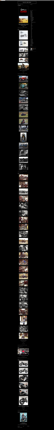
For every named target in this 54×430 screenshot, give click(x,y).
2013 (31, 16)
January (32, 43)
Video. (18, 347)
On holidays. (19, 5)
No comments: (26, 27)
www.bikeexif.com (23, 71)
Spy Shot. (32, 28)
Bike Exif (23, 409)
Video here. (23, 342)
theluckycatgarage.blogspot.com (23, 341)
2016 (31, 14)
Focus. (18, 173)
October (32, 18)
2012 (31, 44)
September (32, 19)
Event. (31, 34)
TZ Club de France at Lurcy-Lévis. (22, 75)
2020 (31, 11)
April (31, 41)
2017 (31, 13)
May (31, 40)
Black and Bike (27, 2)
